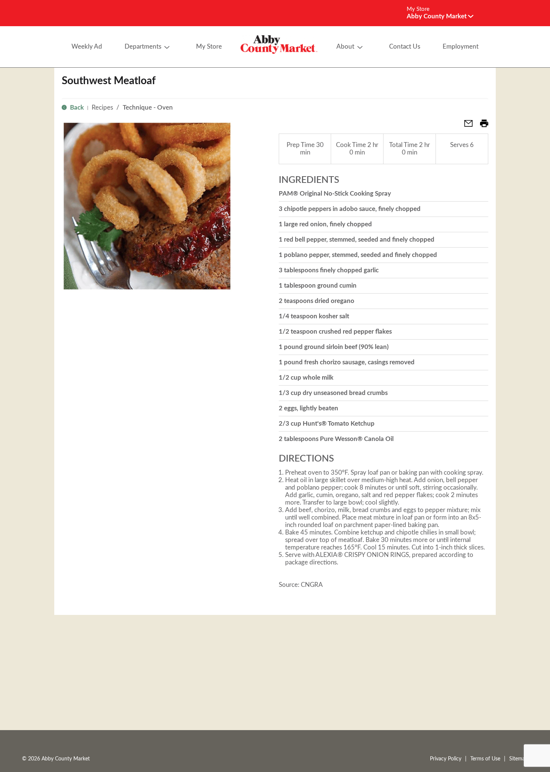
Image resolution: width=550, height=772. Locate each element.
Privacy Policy (445, 759)
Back (76, 107)
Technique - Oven (148, 107)
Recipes (102, 107)
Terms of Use (485, 759)
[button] (440, 16)
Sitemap (518, 759)
